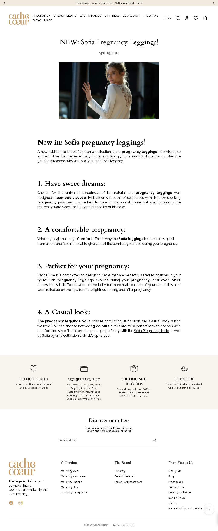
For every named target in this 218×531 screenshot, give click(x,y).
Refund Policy (176, 497)
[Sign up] (154, 440)
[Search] (178, 18)
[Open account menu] (187, 18)
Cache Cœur (100, 524)
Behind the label (124, 476)
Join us (172, 503)
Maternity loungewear (74, 492)
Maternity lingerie (71, 481)
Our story (120, 471)
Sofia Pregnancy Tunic (151, 331)
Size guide (175, 471)
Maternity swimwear (73, 476)
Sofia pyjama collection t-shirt (65, 335)
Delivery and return (180, 492)
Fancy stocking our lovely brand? (188, 508)
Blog (171, 476)
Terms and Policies (123, 525)
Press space (175, 481)
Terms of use (176, 487)
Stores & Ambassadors (128, 481)
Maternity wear (70, 471)
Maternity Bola (69, 487)
